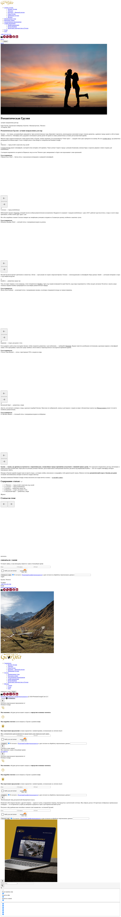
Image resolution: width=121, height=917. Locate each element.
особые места (107, 138)
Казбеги (40, 284)
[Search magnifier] (2, 885)
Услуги (6, 672)
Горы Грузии (12, 14)
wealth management (9, 23)
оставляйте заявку (57, 477)
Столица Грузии (6, 148)
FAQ (5, 31)
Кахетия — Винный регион (16, 12)
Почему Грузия (12, 9)
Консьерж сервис (9, 20)
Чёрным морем (101, 408)
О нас (6, 30)
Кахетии (16, 213)
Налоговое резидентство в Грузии (18, 28)
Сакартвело (7, 663)
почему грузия (8, 7)
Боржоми (68, 346)
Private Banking (12, 26)
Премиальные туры (10, 18)
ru (3, 39)
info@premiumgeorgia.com (8, 587)
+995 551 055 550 (6, 584)
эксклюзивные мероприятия (12, 22)
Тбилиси (10, 11)
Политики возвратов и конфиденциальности (14, 696)
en (1, 39)
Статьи (10, 685)
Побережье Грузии (13, 15)
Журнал (10, 17)
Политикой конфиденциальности (32, 575)
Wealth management (13, 25)
